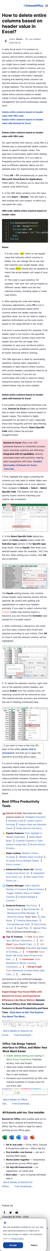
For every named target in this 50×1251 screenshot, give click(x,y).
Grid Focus (31, 905)
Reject (34, 1245)
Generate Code (15, 820)
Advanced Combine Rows (26, 970)
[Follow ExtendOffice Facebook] (4, 1212)
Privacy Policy (17, 1238)
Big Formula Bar (32, 909)
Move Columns (36, 889)
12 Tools (31, 936)
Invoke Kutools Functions (28, 828)
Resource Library (15, 916)
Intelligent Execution (35, 817)
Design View (13, 909)
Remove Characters (21, 940)
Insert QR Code (14, 955)
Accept (13, 1245)
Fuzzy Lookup (13, 864)
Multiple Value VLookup (31, 857)
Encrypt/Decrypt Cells (18, 924)
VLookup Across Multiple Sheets (22, 860)
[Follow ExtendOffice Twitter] (10, 1212)
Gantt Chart (26, 944)
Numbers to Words (16, 963)
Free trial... (9, 469)
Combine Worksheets (27, 920)
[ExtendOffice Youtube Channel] (16, 1212)
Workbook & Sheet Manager (21, 913)
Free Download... (23, 1035)
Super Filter (23, 928)
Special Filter (39, 928)
